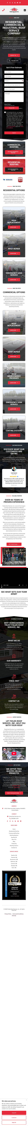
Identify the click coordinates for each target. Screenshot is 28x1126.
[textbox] (12, 85)
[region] (14, 1112)
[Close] (26, 1100)
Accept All (14, 1113)
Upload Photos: (7, 104)
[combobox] (14, 85)
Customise (14, 1117)
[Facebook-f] (7, 821)
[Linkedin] (21, 821)
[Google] (15, 821)
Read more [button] (14, 485)
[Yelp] (13, 821)
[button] (25, 10)
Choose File (11, 108)
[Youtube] (18, 821)
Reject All (14, 1122)
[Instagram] (10, 821)
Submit (14, 132)
